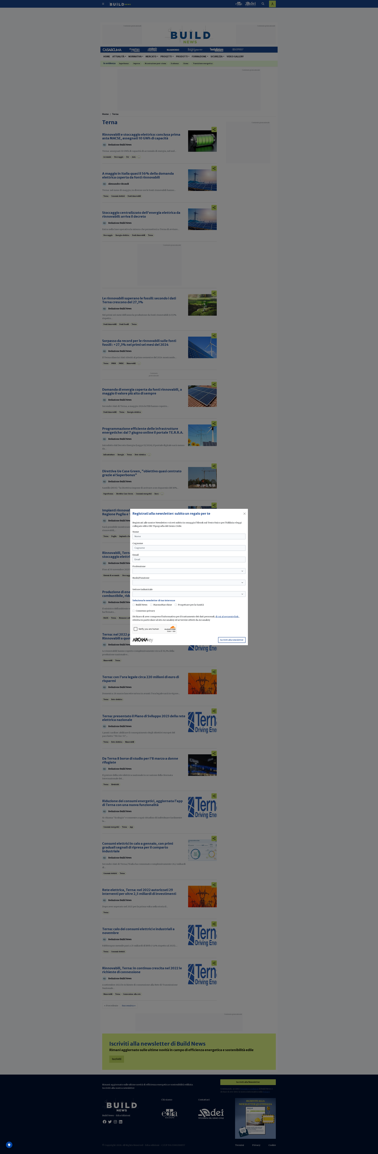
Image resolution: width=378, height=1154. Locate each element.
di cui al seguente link (227, 616)
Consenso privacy (145, 610)
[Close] (244, 513)
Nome (135, 531)
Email (135, 555)
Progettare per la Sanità (191, 604)
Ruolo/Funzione (140, 578)
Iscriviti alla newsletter (231, 640)
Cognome (137, 543)
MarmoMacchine (162, 604)
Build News (141, 604)
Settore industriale (142, 589)
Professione (138, 566)
